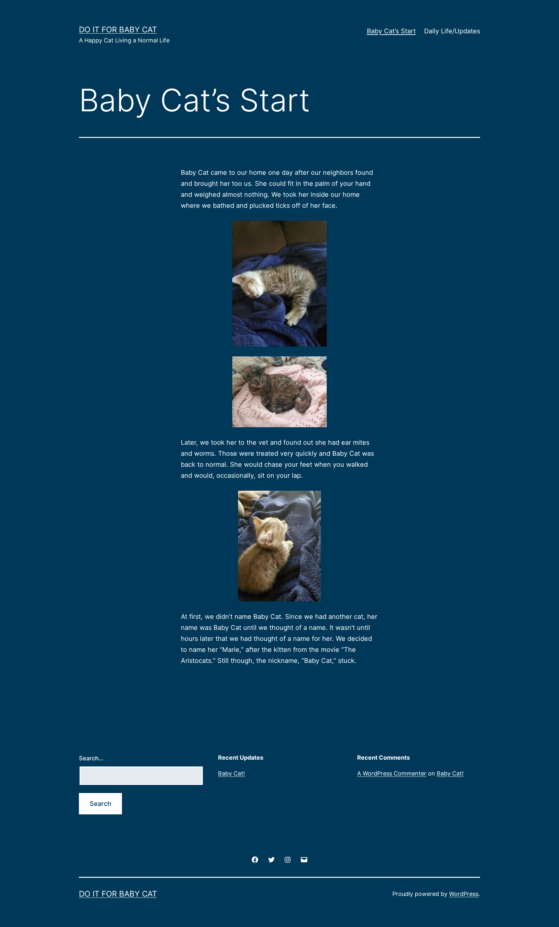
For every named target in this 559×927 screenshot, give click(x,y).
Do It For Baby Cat (118, 29)
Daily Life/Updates (452, 31)
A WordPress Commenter (391, 773)
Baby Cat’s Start (391, 31)
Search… (91, 758)
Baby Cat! (231, 773)
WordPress (463, 893)
